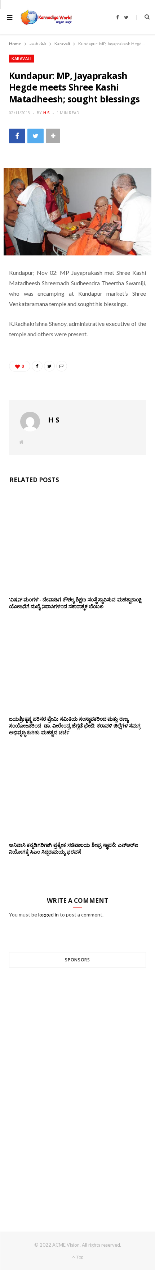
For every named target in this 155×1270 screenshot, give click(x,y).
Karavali (21, 58)
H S (46, 112)
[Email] (61, 366)
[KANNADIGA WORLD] (46, 17)
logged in (48, 914)
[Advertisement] (77, 1086)
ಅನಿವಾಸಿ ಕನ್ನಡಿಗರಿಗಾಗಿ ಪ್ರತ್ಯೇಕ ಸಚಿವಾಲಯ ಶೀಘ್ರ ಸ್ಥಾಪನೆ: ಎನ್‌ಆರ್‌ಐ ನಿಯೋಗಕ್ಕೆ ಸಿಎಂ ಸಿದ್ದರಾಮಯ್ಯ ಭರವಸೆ (73, 848)
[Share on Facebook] (17, 136)
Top (79, 1257)
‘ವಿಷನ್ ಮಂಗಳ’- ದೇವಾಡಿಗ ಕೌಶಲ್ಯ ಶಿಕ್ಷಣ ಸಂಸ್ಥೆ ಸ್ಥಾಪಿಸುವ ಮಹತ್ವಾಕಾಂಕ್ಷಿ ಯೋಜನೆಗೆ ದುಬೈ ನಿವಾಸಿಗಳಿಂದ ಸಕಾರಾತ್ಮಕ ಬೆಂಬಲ (75, 603)
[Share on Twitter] (35, 136)
